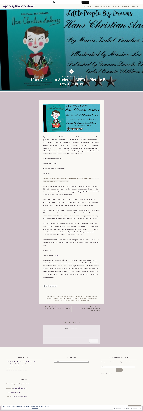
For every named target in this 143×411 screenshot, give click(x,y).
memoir (77, 300)
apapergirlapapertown (19, 6)
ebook (75, 298)
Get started (85, 2)
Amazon (56, 255)
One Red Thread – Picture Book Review (15, 368)
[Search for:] (138, 6)
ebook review (82, 298)
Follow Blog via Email (119, 358)
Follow (119, 370)
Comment (93, 341)
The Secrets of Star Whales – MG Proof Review (89, 309)
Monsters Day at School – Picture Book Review (17, 370)
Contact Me (115, 6)
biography (50, 298)
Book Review (64, 296)
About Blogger (87, 6)
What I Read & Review (128, 6)
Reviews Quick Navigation (102, 6)
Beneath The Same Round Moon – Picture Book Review (19, 365)
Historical (88, 296)
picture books (84, 300)
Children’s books (67, 298)
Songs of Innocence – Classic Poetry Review (57, 307)
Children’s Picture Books (76, 296)
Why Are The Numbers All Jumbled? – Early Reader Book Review (21, 361)
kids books (71, 300)
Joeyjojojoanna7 (16, 392)
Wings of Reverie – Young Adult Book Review (16, 363)
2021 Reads (55, 296)
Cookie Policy (35, 408)
